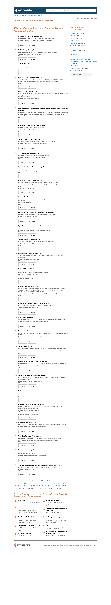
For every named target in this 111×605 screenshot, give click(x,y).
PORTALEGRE (75, 68)
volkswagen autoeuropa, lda (54, 500)
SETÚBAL (74, 43)
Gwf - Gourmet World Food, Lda (28, 153)
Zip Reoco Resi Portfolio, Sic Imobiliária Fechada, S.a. (36, 212)
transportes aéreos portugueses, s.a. (29, 525)
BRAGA (73, 40)
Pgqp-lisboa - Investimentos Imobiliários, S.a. (33, 226)
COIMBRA (74, 50)
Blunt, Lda (21, 390)
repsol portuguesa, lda (53, 525)
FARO (72, 65)
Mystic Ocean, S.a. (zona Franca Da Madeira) (32, 361)
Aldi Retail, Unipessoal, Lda (27, 422)
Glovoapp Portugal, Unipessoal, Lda (30, 180)
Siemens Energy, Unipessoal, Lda (29, 139)
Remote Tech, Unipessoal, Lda (28, 286)
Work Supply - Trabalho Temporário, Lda (31, 375)
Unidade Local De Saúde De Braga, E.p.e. (32, 125)
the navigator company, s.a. (54, 517)
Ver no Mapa (32, 45)
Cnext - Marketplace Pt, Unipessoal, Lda (31, 167)
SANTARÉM (74, 48)
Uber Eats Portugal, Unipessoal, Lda (30, 436)
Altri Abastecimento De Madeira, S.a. (30, 36)
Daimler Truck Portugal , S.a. (27, 91)
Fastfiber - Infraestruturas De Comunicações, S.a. (34, 303)
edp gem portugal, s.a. (24, 533)
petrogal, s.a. (21, 500)
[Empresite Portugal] (23, 11)
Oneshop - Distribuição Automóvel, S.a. (31, 404)
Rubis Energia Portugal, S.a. (27, 50)
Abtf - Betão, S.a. (23, 63)
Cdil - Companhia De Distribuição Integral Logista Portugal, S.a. (39, 465)
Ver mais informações (36, 22)
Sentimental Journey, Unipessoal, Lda (30, 450)
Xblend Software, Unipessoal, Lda (29, 239)
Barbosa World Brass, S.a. (27, 269)
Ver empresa (23, 45)
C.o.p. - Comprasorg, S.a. (26, 317)
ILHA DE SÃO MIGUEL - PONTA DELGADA (83, 61)
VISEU (73, 57)
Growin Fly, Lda (23, 197)
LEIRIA (73, 45)
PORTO (73, 36)
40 (47, 481)
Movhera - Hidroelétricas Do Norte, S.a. (31, 253)
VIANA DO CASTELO (77, 59)
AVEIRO (73, 38)
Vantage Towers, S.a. (25, 346)
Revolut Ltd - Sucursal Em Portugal (30, 77)
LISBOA (73, 33)
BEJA (72, 70)
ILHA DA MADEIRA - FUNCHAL (80, 53)
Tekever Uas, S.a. (24, 331)
